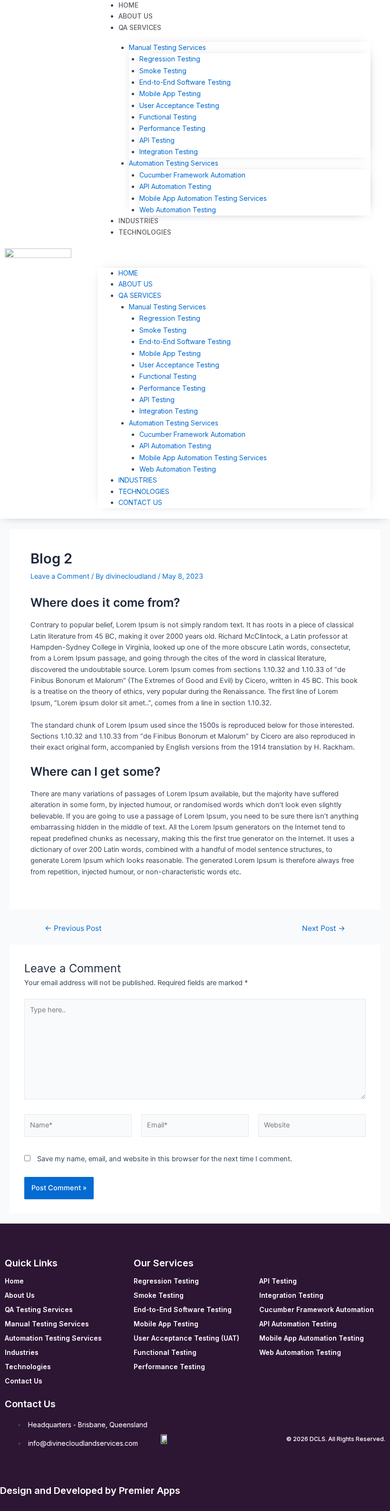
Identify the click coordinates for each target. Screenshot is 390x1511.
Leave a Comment (59, 576)
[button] (234, 253)
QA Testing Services (39, 1309)
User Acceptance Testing (179, 105)
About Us (135, 284)
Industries (137, 480)
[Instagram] (42, 1474)
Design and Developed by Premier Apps (90, 1490)
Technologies (144, 232)
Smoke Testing (162, 71)
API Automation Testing (175, 186)
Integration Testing (168, 152)
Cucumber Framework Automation (192, 175)
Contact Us (140, 502)
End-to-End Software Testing (185, 82)
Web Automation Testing (177, 210)
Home (128, 273)
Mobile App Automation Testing (311, 1338)
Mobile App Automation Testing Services (203, 198)
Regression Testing (169, 59)
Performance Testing (172, 128)
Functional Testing (167, 117)
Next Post (323, 928)
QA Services (139, 27)
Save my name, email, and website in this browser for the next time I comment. (164, 1159)
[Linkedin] (26, 1474)
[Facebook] (10, 1474)
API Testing (157, 140)
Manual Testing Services (167, 47)
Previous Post (73, 928)
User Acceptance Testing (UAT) (186, 1338)
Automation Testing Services (173, 163)
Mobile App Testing (170, 93)
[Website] (312, 1127)
